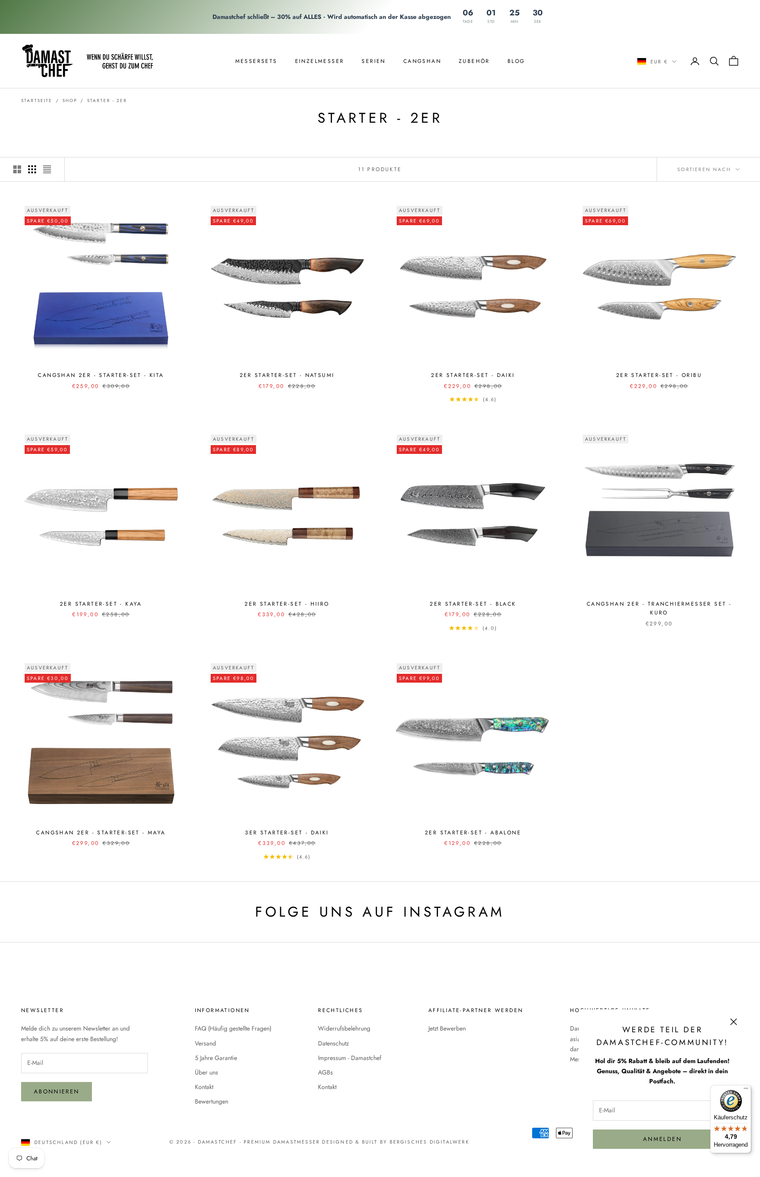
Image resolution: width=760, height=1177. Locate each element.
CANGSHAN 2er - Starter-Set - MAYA (100, 833)
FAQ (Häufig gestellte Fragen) (233, 1028)
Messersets (256, 61)
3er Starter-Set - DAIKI (287, 833)
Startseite (36, 100)
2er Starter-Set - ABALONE (473, 833)
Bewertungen (211, 1101)
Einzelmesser (319, 61)
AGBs (325, 1072)
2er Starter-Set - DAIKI (473, 375)
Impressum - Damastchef (349, 1057)
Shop (69, 100)
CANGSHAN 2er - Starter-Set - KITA (101, 375)
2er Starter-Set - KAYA (101, 604)
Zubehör (474, 61)
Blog (516, 61)
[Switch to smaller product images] (32, 169)
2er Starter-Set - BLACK (473, 604)
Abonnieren (56, 1091)
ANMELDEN (662, 1139)
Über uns (206, 1072)
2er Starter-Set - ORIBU (659, 375)
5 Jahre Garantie (216, 1057)
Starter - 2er (107, 100)
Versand (205, 1043)
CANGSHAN (422, 61)
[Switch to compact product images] (47, 169)
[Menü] (746, 1090)
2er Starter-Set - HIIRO (287, 604)
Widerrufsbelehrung (344, 1028)
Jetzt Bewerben (447, 1028)
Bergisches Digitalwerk (429, 1141)
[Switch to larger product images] (17, 169)
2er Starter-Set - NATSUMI (287, 375)
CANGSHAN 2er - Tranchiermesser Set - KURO (659, 608)
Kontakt (204, 1086)
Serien (373, 61)
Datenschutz (333, 1043)
